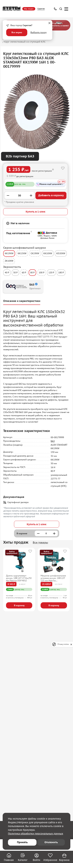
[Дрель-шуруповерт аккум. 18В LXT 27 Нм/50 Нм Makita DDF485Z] (19, 562)
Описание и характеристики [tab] (21, 301)
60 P (24, 272)
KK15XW (22, 253)
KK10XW (47, 253)
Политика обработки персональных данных (35, 833)
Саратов (41, 8)
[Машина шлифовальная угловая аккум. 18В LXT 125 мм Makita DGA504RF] (54, 562)
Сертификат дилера (18, 502)
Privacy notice (63, 644)
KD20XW (60, 253)
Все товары (40, 542)
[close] (71, 644)
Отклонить (51, 842)
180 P (61, 272)
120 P (51, 272)
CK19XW (35, 253)
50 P (15, 272)
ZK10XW (9, 260)
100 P (41, 272)
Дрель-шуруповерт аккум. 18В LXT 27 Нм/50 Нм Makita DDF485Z (19, 578)
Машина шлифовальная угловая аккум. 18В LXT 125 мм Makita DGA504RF (53, 578)
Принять (22, 842)
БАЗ (53, 441)
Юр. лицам (28, 9)
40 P (7, 272)
